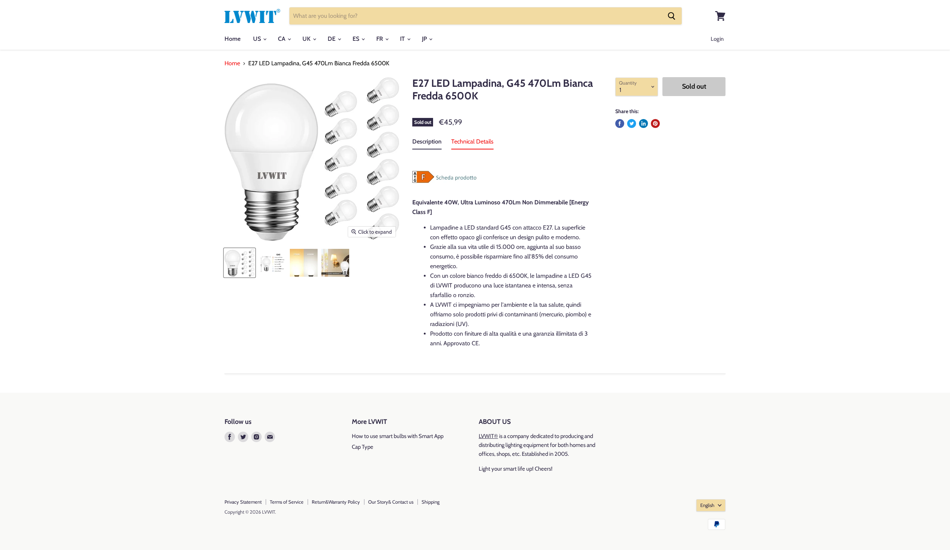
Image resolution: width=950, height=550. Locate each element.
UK (307, 38)
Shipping (430, 502)
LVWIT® (488, 436)
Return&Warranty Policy (336, 502)
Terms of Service (287, 502)
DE (332, 38)
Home (232, 38)
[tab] (427, 143)
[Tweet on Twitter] (631, 123)
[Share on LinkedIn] (643, 123)
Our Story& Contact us (390, 502)
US (257, 38)
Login (717, 39)
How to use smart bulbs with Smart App (397, 436)
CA (282, 38)
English (707, 505)
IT (403, 38)
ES (357, 38)
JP (425, 38)
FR (380, 38)
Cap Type (362, 447)
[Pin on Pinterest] (655, 123)
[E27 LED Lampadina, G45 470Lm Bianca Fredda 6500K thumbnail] (239, 262)
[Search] (672, 15)
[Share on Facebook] (619, 123)
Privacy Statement (243, 502)
